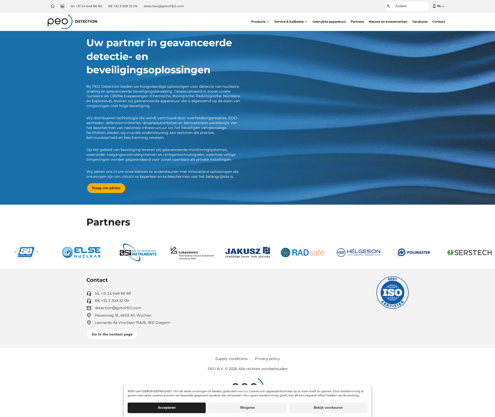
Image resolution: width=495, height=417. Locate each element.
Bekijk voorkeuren (328, 408)
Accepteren (167, 408)
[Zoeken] (388, 6)
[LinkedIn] (62, 6)
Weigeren (247, 408)
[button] (260, 21)
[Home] (52, 6)
